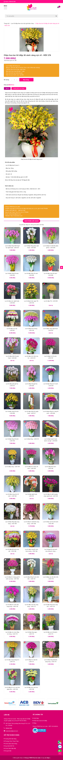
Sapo (48, 758)
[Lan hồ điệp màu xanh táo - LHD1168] (31, 677)
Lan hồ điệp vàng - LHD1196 (12, 466)
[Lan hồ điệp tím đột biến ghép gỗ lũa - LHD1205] (50, 235)
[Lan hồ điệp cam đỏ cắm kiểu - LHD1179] (50, 566)
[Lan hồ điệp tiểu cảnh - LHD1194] (50, 456)
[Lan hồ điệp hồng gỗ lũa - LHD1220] (31, 373)
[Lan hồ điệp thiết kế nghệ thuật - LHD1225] (12, 346)
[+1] (13, 85)
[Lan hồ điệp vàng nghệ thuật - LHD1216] (50, 318)
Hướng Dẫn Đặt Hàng (10, 738)
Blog (35, 723)
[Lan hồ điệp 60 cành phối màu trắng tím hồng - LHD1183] (50, 539)
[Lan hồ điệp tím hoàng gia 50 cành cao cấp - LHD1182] (12, 566)
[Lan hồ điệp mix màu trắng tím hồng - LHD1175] (12, 621)
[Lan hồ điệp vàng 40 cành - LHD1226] (50, 263)
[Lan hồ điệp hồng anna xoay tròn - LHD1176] (50, 594)
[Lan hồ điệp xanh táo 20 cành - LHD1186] (50, 511)
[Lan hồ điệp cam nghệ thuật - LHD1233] (12, 290)
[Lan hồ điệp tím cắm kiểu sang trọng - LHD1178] (12, 594)
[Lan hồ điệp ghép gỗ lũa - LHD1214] (12, 373)
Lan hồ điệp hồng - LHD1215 (31, 439)
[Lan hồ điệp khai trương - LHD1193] (31, 318)
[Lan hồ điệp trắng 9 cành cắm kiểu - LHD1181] (31, 566)
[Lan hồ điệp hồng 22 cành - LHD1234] (12, 263)
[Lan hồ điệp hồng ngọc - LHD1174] (31, 621)
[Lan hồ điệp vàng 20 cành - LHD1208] (12, 401)
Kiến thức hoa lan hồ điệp (40, 720)
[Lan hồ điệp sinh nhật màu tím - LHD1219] (31, 346)
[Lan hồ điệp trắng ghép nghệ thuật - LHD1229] (31, 235)
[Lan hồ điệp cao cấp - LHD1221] (12, 318)
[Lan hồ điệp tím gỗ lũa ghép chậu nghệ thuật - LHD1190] (50, 484)
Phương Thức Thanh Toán (12, 741)
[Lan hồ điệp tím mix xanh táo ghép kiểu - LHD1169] (12, 677)
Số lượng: (6, 79)
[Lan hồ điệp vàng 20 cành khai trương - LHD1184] (31, 539)
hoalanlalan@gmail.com (12, 731)
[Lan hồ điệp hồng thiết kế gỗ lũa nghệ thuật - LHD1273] (12, 235)
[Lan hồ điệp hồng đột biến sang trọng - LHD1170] (50, 649)
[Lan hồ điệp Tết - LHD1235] (50, 290)
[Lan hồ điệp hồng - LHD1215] (31, 428)
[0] (58, 7)
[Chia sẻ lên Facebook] (9, 85)
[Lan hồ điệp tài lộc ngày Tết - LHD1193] (31, 290)
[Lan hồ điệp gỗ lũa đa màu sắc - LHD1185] (12, 539)
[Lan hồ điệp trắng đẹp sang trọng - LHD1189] (12, 511)
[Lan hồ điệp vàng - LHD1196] (12, 456)
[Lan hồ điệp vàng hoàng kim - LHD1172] (12, 649)
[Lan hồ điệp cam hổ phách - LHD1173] (50, 621)
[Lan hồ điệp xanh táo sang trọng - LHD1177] (31, 594)
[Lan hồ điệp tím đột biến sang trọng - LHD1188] (31, 511)
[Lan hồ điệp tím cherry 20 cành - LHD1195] (31, 456)
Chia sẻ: (6, 85)
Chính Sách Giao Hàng (11, 743)
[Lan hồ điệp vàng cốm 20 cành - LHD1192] (12, 484)
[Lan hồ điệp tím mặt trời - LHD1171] (31, 649)
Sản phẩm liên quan (31, 221)
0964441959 (12, 1)
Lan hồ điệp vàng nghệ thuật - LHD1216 (16, 751)
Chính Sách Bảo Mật (10, 748)
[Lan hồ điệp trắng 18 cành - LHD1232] (31, 263)
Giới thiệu (36, 718)
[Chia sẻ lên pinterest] (12, 85)
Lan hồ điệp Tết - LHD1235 (51, 301)
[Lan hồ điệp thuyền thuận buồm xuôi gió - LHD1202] (50, 428)
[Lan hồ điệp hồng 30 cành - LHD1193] (12, 428)
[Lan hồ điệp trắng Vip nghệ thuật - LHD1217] (31, 401)
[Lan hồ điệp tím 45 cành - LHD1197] (50, 346)
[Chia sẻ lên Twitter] (11, 85)
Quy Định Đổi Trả (9, 746)
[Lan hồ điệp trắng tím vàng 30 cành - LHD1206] (50, 401)
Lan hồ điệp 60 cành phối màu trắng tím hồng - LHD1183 (50, 551)
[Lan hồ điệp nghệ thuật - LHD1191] (31, 484)
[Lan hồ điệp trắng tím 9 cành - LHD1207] (50, 373)
